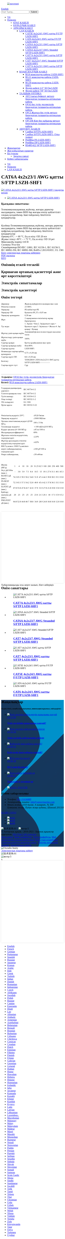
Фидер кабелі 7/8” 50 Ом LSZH (41, 90)
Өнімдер (11, 20)
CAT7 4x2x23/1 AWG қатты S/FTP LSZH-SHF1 (31, 658)
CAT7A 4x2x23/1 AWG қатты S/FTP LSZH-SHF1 (32, 604)
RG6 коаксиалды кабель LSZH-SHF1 (44, 74)
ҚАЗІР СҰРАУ (8, 812)
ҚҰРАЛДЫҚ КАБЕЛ (24, 25)
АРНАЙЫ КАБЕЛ (23, 28)
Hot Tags (17, 834)
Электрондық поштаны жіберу (17, 850)
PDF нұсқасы (8, 255)
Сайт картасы (29, 834)
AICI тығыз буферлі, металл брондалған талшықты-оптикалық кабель (43, 99)
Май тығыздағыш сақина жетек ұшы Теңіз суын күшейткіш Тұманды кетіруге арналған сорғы (29, 840)
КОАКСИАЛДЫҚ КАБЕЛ (33, 71)
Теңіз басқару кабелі (20, 845)
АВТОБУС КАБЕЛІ (29, 129)
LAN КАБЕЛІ (26, 31)
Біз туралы (12, 153)
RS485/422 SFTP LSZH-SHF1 (40, 145)
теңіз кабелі (7, 837)
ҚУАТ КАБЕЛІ (21, 22)
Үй (8, 17)
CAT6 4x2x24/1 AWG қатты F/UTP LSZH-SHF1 (31, 693)
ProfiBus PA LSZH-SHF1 (38, 140)
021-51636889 (24, 799)
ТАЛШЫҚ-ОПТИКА (30, 93)
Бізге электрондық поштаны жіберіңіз (20, 253)
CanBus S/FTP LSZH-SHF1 (39, 131)
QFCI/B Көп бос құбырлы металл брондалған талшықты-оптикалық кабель (43, 123)
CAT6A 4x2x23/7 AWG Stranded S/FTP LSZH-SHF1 (41, 51)
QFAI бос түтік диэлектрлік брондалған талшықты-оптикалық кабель (43, 107)
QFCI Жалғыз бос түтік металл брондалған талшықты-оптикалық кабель (43, 115)
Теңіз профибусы (41, 837)
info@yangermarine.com (43, 802)
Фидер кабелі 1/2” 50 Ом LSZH (41, 88)
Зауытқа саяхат (21, 156)
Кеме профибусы (23, 837)
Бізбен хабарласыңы (17, 159)
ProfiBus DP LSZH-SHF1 (38, 142)
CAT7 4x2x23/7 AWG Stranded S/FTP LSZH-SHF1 (33, 640)
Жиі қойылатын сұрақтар (20, 150)
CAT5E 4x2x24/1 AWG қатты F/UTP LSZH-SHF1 (32, 676)
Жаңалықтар (13, 148)
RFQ (3, 258)
